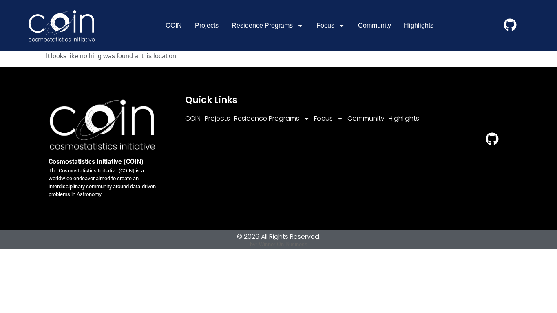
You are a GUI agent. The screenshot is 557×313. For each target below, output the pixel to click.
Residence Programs (262, 25)
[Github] (510, 25)
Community (374, 25)
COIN (174, 25)
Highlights (418, 25)
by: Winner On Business (278, 244)
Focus (325, 25)
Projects (207, 25)
